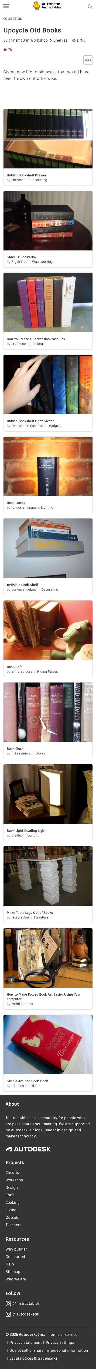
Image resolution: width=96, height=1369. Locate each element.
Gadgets (55, 425)
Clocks (40, 753)
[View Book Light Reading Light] (48, 794)
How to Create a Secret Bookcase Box (36, 339)
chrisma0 (17, 40)
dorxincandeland (24, 589)
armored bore (21, 671)
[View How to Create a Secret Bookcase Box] (48, 303)
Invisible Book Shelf (22, 585)
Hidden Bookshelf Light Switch (31, 421)
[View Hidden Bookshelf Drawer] (48, 139)
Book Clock (15, 748)
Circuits (12, 1172)
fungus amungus (23, 507)
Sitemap (13, 1271)
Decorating (38, 180)
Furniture (41, 917)
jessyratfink (20, 917)
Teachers (13, 1225)
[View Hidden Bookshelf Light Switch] (48, 385)
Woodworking (42, 261)
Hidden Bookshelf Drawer (26, 175)
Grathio (17, 835)
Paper (29, 1003)
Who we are (16, 1279)
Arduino (34, 1085)
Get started (15, 1256)
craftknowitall (21, 343)
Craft (10, 1195)
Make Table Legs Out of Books (30, 912)
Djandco (17, 1085)
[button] (6, 6)
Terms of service (63, 1334)
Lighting (47, 507)
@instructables (26, 1303)
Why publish (17, 1249)
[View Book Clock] (48, 713)
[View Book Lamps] (48, 467)
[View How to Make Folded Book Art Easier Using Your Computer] (48, 958)
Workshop (39, 40)
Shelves (60, 40)
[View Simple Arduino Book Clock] (48, 1045)
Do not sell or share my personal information (49, 1350)
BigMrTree (19, 261)
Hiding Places (47, 671)
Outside (12, 1217)
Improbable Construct (28, 425)
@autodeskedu (26, 1314)
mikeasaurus (21, 753)
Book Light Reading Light (26, 830)
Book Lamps (16, 502)
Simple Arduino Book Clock (27, 1081)
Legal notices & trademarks (34, 1358)
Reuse (41, 343)
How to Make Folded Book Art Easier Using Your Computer (44, 996)
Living (11, 1210)
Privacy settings (60, 1342)
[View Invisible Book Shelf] (48, 548)
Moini (15, 1003)
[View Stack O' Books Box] (48, 221)
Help (10, 1264)
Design (12, 1187)
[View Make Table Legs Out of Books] (48, 876)
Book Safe (14, 667)
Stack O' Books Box (22, 257)
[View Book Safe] (48, 631)
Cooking (13, 1202)
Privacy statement (26, 1342)
